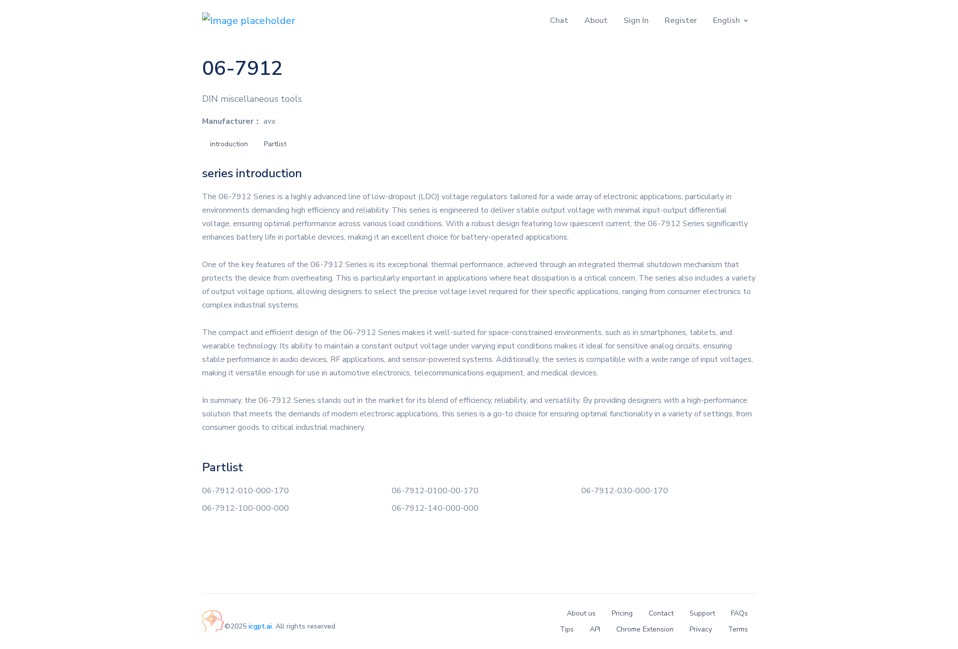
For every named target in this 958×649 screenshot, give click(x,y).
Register (681, 20)
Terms (738, 629)
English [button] (726, 20)
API (595, 629)
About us (581, 613)
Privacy (701, 629)
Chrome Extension (645, 629)
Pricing (622, 613)
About (596, 20)
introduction (229, 144)
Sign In (636, 20)
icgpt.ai (260, 626)
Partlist (275, 144)
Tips (567, 629)
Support (702, 613)
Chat (559, 20)
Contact (661, 613)
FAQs (739, 613)
